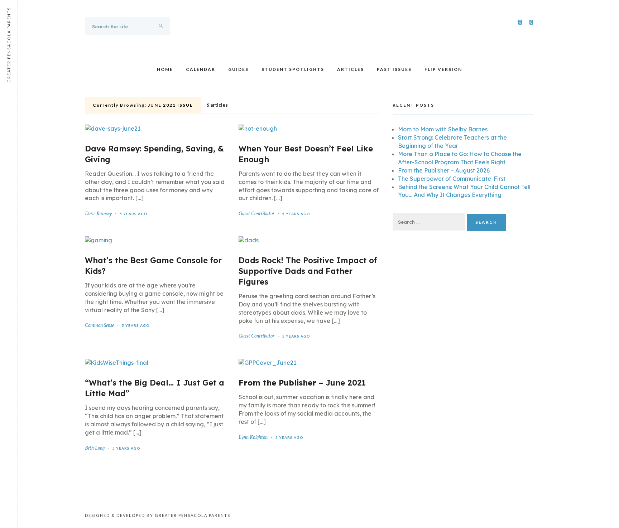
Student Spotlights (292, 69)
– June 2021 (302, 383)
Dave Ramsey (98, 213)
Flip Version (443, 69)
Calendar (200, 69)
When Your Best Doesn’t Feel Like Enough (306, 154)
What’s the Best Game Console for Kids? (153, 265)
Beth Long (95, 448)
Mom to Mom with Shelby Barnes (443, 129)
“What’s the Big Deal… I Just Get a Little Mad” (154, 388)
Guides (238, 69)
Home (165, 69)
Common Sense (99, 325)
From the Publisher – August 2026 (444, 170)
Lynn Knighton (253, 437)
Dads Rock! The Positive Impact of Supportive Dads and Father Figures (308, 271)
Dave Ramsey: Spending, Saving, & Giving (154, 154)
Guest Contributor (256, 213)
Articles (350, 69)
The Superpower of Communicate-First (451, 178)
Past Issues (394, 69)
